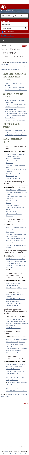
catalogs (5, 451)
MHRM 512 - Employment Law (15, 259)
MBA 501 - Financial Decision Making (16, 104)
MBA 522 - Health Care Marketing (16, 238)
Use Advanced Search (7, 36)
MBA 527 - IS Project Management (16, 288)
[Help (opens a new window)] (26, 46)
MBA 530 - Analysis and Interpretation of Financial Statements (14, 161)
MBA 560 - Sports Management (15, 364)
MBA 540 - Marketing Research (15, 342)
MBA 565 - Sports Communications (16, 388)
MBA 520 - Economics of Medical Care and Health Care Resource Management (16, 230)
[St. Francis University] (4, 7)
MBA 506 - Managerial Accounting (15, 120)
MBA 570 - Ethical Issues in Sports (16, 391)
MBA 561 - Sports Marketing (14, 366)
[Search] (26, 28)
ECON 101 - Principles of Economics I (16, 90)
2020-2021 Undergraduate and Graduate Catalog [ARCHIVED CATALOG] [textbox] (15, 16)
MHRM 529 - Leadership (13, 328)
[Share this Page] (23, 46)
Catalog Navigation (8, 41)
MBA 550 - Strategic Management (15, 130)
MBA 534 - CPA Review (13, 178)
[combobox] (14, 16)
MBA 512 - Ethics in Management (16, 321)
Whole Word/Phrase (9, 31)
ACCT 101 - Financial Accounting (14, 87)
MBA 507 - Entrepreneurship (14, 319)
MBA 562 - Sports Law (13, 369)
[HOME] (1, 11)
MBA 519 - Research (12, 205)
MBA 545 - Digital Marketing (14, 353)
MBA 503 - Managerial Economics (16, 190)
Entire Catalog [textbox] (6, 24)
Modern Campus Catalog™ (18, 454)
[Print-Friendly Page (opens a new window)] (25, 46)
